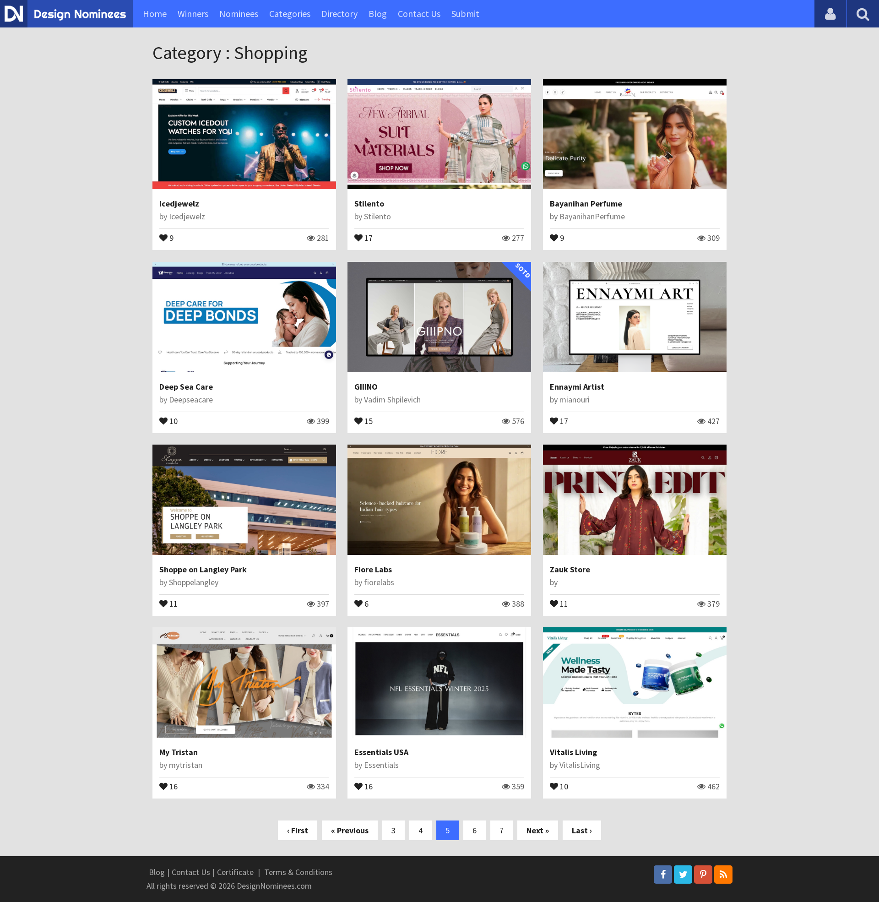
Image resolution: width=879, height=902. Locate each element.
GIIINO (366, 386)
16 (173, 785)
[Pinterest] (703, 874)
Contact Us (419, 13)
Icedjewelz (179, 203)
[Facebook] (663, 874)
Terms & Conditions (298, 872)
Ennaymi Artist (577, 386)
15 (368, 420)
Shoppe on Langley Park (203, 569)
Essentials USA (381, 752)
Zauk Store (570, 569)
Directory (339, 13)
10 (173, 420)
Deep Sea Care (186, 386)
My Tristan (178, 752)
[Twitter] (683, 874)
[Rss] (723, 874)
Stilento (369, 203)
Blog (378, 13)
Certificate (235, 872)
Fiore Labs (373, 569)
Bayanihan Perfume (586, 203)
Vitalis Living (573, 752)
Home (155, 13)
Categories (289, 13)
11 (173, 603)
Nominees (238, 13)
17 (368, 237)
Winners (193, 13)
